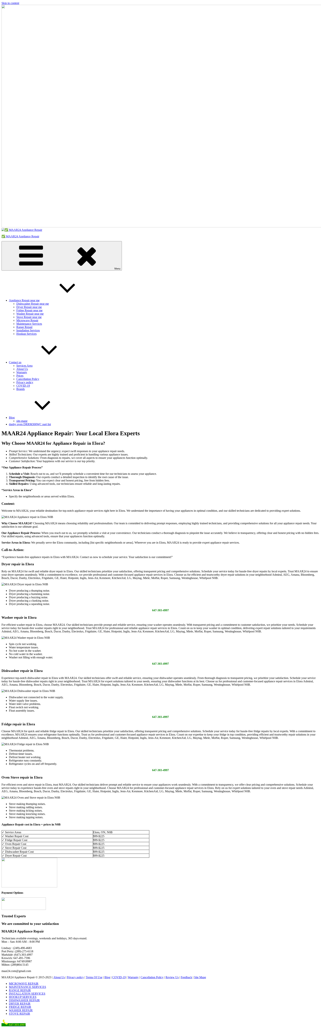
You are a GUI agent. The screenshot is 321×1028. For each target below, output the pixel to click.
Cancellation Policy (27, 379)
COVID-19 (23, 385)
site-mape (21, 420)
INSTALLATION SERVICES (27, 993)
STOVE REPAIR (19, 1013)
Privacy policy (24, 382)
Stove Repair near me (29, 317)
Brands (20, 389)
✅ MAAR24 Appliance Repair (20, 236)
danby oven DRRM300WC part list (30, 424)
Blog (12, 417)
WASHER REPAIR (21, 1010)
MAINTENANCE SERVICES (27, 986)
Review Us (172, 977)
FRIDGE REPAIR (20, 1007)
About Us (22, 369)
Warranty (21, 372)
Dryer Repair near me (29, 307)
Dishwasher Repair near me (32, 303)
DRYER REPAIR (19, 1003)
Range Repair (24, 327)
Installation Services (28, 330)
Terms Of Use (94, 977)
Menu (117, 268)
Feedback (186, 977)
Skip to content (10, 3)
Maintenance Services (29, 323)
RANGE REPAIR (20, 990)
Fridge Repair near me (29, 310)
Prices (19, 375)
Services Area (24, 365)
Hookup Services (26, 333)
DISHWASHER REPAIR (24, 1000)
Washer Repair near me (30, 313)
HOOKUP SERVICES (22, 997)
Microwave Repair (27, 320)
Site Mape (200, 977)
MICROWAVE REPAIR (23, 983)
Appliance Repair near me (24, 300)
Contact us (15, 362)
